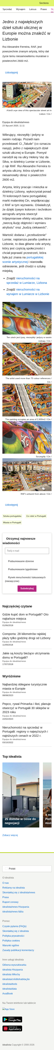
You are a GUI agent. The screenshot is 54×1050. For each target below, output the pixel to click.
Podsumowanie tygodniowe (23, 569)
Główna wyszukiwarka (14, 965)
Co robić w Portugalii (36, 516)
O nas (5, 883)
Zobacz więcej (10, 835)
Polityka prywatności (13, 936)
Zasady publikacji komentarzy (18, 950)
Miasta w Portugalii (12, 522)
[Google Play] (12, 1020)
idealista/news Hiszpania (15, 907)
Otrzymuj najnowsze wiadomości (19, 541)
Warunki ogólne (10, 945)
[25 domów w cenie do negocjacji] (20, 794)
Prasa (5, 897)
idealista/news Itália (12, 911)
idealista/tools (9, 984)
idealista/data (9, 988)
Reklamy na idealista (13, 887)
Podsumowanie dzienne (21, 561)
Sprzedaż (7, 9)
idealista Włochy (11, 974)
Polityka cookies (11, 940)
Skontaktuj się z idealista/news (18, 892)
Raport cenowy (10, 902)
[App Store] (12, 1011)
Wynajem (20, 9)
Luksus (32, 9)
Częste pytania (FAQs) (14, 926)
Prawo (43, 9)
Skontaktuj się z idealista (15, 931)
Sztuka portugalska (12, 516)
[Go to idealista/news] (6, 3)
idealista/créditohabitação (16, 979)
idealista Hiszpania (12, 969)
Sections (44, 3)
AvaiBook (7, 993)
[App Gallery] (12, 1028)
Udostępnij (11, 72)
